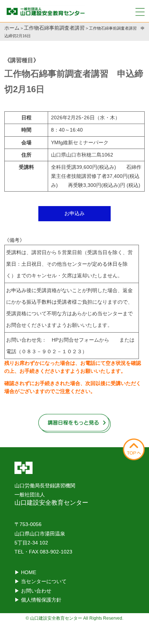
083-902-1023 (56, 552)
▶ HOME (25, 572)
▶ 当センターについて (40, 581)
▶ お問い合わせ (32, 591)
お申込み (74, 213)
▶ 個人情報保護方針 (37, 600)
